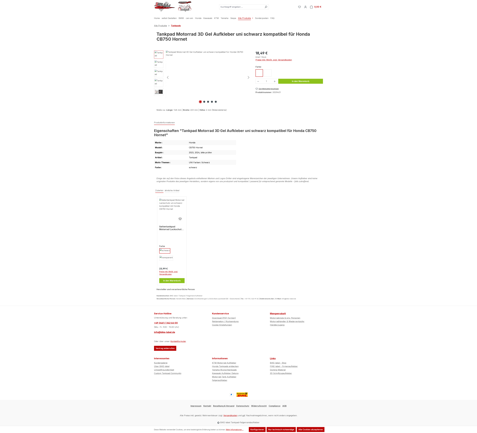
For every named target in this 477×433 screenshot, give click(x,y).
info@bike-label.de (164, 332)
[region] (202, 77)
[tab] (164, 122)
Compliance (274, 406)
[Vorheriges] (168, 77)
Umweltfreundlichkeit (164, 370)
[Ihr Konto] (305, 6)
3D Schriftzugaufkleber (281, 373)
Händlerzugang (277, 325)
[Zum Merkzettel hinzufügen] (180, 218)
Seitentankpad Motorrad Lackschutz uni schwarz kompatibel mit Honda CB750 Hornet (171, 228)
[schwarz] (164, 251)
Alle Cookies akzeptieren (310, 429)
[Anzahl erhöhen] (274, 81)
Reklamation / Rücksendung (225, 321)
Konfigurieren (257, 429)
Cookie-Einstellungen (222, 325)
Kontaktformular (178, 341)
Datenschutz (242, 406)
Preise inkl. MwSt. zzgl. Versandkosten (274, 60)
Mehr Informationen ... (234, 430)
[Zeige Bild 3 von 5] (208, 102)
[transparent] (166, 258)
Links (273, 358)
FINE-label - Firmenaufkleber (284, 366)
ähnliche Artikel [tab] (172, 190)
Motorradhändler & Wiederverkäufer (287, 321)
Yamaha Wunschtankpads (224, 370)
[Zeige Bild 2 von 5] (204, 102)
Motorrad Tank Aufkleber (224, 377)
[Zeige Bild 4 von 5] (212, 102)
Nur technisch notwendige (281, 429)
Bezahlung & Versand (223, 406)
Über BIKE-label (161, 366)
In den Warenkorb (300, 81)
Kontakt (207, 406)
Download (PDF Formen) (224, 318)
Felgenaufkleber (219, 380)
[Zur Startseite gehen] (172, 6)
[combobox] (241, 6)
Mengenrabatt (278, 313)
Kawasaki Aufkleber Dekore (225, 373)
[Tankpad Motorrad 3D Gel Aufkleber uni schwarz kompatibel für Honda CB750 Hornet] (208, 77)
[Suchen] (266, 6)
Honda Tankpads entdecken (225, 366)
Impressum (196, 406)
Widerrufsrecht (259, 406)
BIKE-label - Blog (278, 363)
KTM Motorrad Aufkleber (224, 363)
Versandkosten (230, 415)
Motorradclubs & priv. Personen (285, 318)
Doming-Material (278, 370)
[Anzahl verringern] (258, 81)
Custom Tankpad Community (167, 373)
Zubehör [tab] (159, 190)
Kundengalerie (160, 363)
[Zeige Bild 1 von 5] (200, 102)
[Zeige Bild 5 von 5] (216, 102)
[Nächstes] (248, 77)
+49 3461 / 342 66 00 (166, 323)
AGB (284, 406)
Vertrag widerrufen (165, 348)
